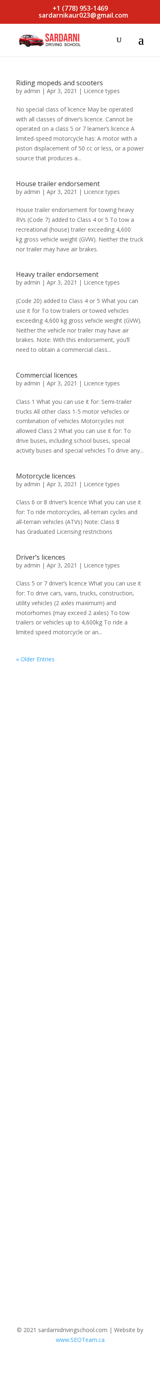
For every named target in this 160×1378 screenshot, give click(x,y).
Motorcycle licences (45, 476)
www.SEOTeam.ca (80, 1340)
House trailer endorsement (58, 183)
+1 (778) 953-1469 (80, 8)
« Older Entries (35, 659)
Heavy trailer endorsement (57, 274)
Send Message (103, 1250)
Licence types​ (102, 91)
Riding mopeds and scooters (59, 82)
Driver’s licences (40, 557)
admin (32, 91)
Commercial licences (47, 375)
